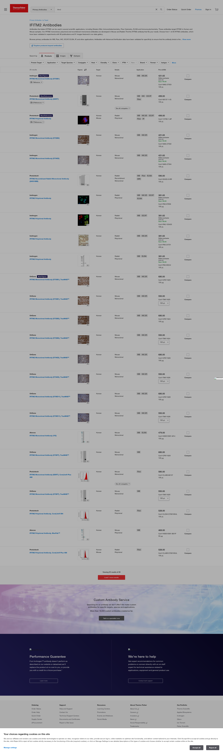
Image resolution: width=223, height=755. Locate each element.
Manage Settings (10, 748)
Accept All (196, 748)
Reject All (212, 748)
